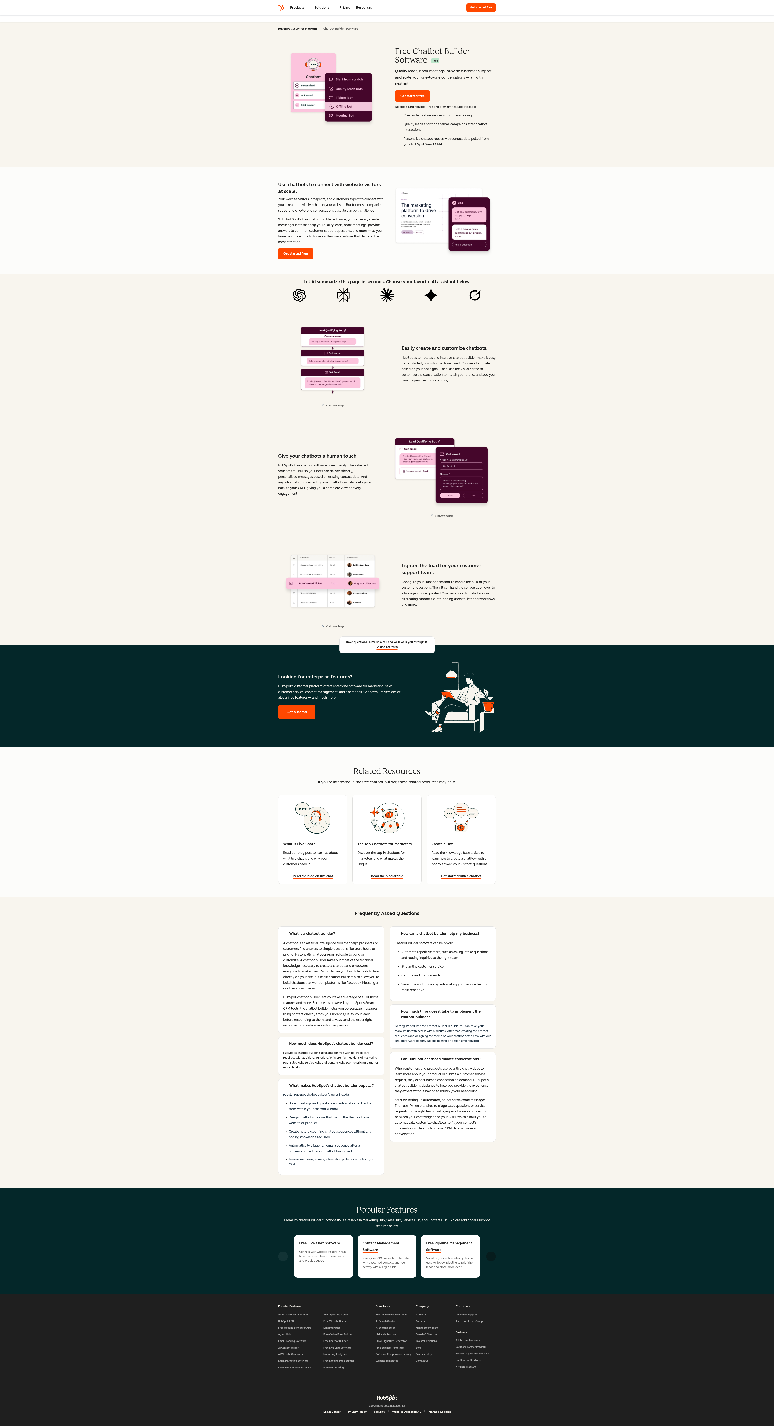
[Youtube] (375, 1386)
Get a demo (301, 712)
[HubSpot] (281, 8)
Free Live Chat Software (319, 1243)
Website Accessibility (406, 1412)
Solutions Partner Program (471, 1347)
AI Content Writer (288, 1347)
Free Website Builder (335, 1321)
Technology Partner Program (472, 1353)
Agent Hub (284, 1334)
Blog (418, 1347)
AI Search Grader (385, 1321)
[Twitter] (387, 1386)
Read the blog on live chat (313, 876)
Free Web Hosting (333, 1367)
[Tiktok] (422, 1386)
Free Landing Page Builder (338, 1360)
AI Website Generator (290, 1354)
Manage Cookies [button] (440, 1412)
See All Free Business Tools (391, 1314)
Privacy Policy (357, 1412)
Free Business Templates (390, 1347)
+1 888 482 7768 (387, 647)
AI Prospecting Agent (335, 1314)
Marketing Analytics (335, 1354)
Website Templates (387, 1360)
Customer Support (466, 1314)
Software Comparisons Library (393, 1354)
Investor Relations (426, 1341)
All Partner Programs (468, 1340)
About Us (421, 1314)
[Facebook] (352, 1386)
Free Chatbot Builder (335, 1341)
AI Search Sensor (385, 1327)
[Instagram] (363, 1386)
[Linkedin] (398, 1386)
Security (379, 1412)
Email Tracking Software (292, 1341)
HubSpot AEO (286, 1321)
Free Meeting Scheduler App (294, 1327)
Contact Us (422, 1360)
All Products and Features (293, 1314)
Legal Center (332, 1412)
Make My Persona (386, 1334)
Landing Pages (331, 1327)
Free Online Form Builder (338, 1334)
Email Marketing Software (293, 1360)
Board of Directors (426, 1334)
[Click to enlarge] (443, 219)
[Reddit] (410, 1386)
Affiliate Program (466, 1366)
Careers (420, 1321)
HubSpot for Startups (468, 1360)
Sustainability (424, 1354)
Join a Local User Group (469, 1321)
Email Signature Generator (391, 1341)
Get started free (483, 7)
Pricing (345, 7)
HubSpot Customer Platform (297, 28)
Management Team (427, 1327)
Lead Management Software (294, 1367)
